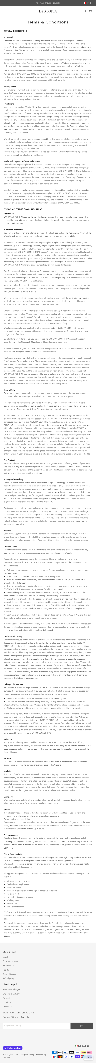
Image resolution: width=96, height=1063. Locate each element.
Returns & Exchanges (11, 989)
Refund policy (8, 978)
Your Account (8, 965)
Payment (6, 998)
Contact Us (7, 1006)
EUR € (89, 3)
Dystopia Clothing (27, 1054)
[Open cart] (90, 11)
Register (6, 969)
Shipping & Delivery (11, 993)
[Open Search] (86, 11)
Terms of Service (9, 974)
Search (5, 957)
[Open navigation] (14, 11)
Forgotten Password (11, 961)
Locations (7, 1002)
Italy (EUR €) (83, 1046)
